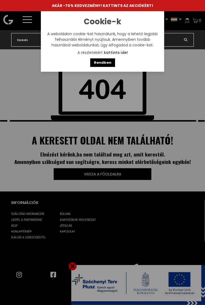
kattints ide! (116, 52)
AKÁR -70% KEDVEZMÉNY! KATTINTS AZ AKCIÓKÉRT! (102, 5)
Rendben (102, 62)
